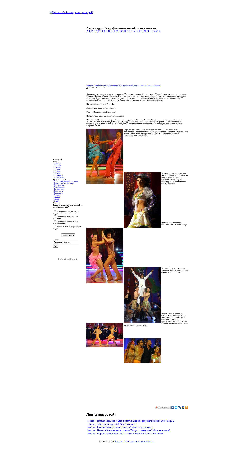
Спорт (56, 201)
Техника (57, 195)
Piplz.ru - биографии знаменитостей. (134, 441)
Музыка (57, 197)
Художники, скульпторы (64, 183)
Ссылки (57, 169)
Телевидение (59, 187)
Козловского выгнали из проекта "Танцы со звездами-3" (125, 427)
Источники (58, 175)
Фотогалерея (59, 177)
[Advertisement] (136, 60)
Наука (56, 199)
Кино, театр (58, 191)
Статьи (57, 167)
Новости (57, 165)
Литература (58, 189)
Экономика (58, 193)
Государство (59, 185)
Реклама (57, 173)
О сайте (57, 171)
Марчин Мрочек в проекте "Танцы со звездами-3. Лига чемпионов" (130, 433)
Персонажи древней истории (66, 181)
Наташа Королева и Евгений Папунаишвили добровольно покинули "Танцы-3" (136, 421)
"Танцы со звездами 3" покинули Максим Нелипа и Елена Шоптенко (131, 86)
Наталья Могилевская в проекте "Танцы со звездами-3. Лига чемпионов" (133, 430)
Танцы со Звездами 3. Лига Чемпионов (116, 424)
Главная (57, 163)
